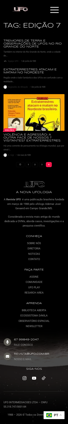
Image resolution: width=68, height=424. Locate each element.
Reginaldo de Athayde (18, 87)
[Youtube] (34, 378)
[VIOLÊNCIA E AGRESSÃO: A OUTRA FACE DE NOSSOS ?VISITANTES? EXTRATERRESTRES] (34, 112)
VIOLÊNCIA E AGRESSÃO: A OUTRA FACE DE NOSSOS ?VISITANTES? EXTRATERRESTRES (32, 137)
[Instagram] (24, 378)
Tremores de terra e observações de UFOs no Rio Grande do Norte (32, 43)
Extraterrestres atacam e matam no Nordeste (30, 71)
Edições (9, 130)
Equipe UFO (13, 61)
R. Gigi (11, 155)
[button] (54, 10)
